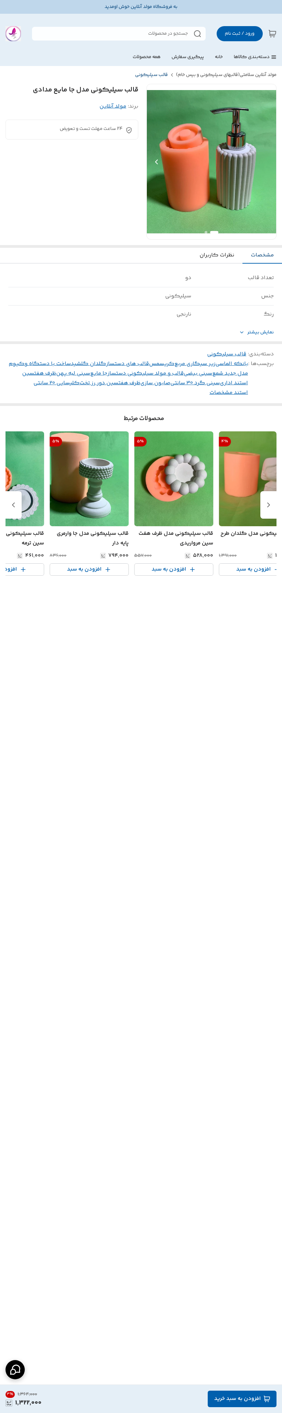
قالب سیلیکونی (151, 74)
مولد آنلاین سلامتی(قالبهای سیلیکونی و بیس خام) (226, 74)
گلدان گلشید (88, 364)
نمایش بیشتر (260, 332)
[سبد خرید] (272, 34)
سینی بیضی (198, 373)
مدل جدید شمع (230, 373)
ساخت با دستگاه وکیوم (40, 364)
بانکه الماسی (231, 364)
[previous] (268, 505)
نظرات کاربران (216, 255)
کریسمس (161, 364)
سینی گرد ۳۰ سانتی (195, 383)
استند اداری (234, 383)
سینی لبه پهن (73, 373)
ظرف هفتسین (39, 373)
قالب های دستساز (127, 364)
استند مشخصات (228, 392)
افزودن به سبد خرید (237, 1398)
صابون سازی (155, 383)
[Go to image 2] (206, 232)
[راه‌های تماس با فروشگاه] (15, 1369)
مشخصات (262, 255)
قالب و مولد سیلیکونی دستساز (145, 373)
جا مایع (98, 373)
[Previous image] (156, 162)
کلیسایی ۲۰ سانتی (56, 383)
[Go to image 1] (214, 232)
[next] (13, 505)
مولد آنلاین (112, 106)
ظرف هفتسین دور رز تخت (109, 383)
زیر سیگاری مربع (194, 364)
